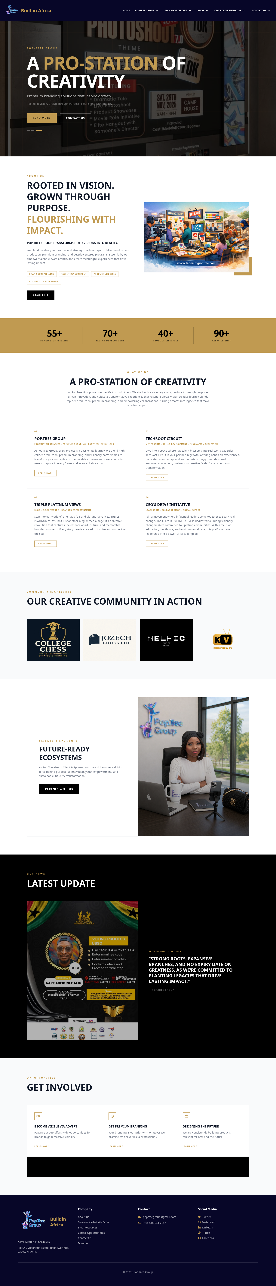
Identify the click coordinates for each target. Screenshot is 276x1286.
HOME (126, 10)
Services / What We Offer (93, 1222)
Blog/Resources (87, 1227)
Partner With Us (59, 789)
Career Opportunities (91, 1232)
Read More (42, 118)
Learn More (45, 473)
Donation (83, 1243)
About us (83, 1217)
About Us (40, 295)
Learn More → (43, 1146)
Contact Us (75, 118)
